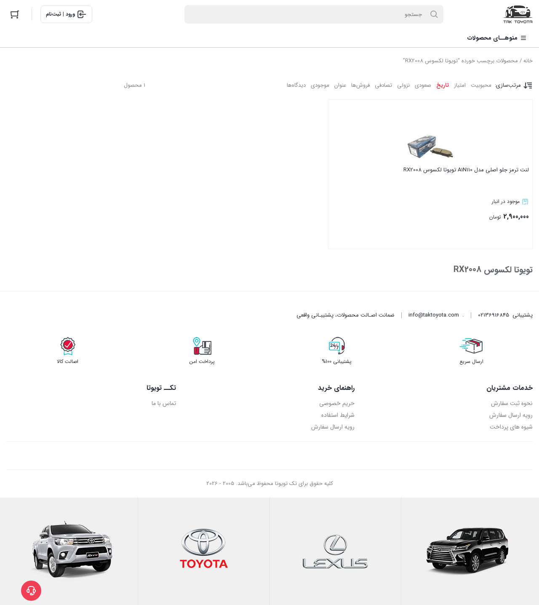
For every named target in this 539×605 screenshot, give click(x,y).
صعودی (423, 85)
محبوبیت (481, 85)
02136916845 (493, 315)
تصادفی (383, 85)
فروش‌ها (360, 85)
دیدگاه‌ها (296, 85)
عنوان (340, 85)
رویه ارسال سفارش (511, 415)
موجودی (320, 85)
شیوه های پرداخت (511, 427)
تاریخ (442, 85)
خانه (528, 60)
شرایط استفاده (337, 415)
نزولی (403, 85)
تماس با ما (164, 403)
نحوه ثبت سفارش (512, 403)
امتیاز (460, 85)
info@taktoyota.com (433, 315)
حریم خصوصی (336, 403)
